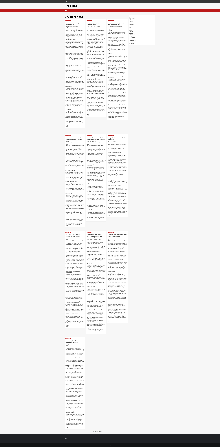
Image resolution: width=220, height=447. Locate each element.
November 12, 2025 (75, 344)
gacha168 (131, 38)
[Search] (154, 11)
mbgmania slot (132, 37)
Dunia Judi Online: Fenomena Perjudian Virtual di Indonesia (72, 235)
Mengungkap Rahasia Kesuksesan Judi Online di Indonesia (73, 341)
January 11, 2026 (117, 141)
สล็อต (130, 30)
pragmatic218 (132, 34)
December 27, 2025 (75, 237)
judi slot (131, 16)
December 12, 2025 (96, 239)
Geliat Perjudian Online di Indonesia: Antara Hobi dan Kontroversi (117, 235)
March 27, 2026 (74, 26)
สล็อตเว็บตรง (132, 19)
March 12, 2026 (96, 26)
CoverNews (107, 445)
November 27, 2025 (118, 237)
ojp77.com (131, 43)
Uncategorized (68, 20)
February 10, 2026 (74, 142)
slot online (131, 24)
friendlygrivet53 (68, 26)
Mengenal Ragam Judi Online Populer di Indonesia (94, 23)
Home (66, 1)
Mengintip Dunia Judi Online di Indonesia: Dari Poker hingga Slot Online (73, 139)
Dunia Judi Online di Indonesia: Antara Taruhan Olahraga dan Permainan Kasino (94, 236)
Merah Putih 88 (132, 40)
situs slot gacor (132, 18)
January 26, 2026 (96, 142)
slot (130, 22)
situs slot (131, 28)
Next (100, 431)
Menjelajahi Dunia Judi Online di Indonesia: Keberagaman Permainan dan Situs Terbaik (96, 139)
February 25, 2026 (117, 26)
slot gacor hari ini (132, 35)
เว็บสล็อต (131, 21)
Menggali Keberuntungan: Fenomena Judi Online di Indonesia (117, 23)
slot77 (130, 27)
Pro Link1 (71, 6)
